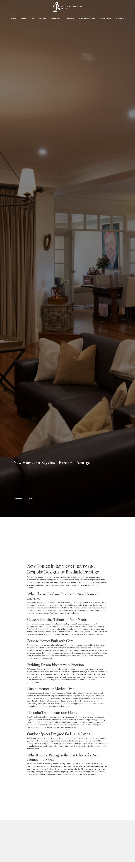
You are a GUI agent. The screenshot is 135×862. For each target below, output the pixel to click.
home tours (105, 18)
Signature (56, 18)
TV (33, 18)
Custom (42, 18)
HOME (13, 18)
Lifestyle (70, 18)
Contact (120, 18)
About (24, 18)
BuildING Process (87, 18)
